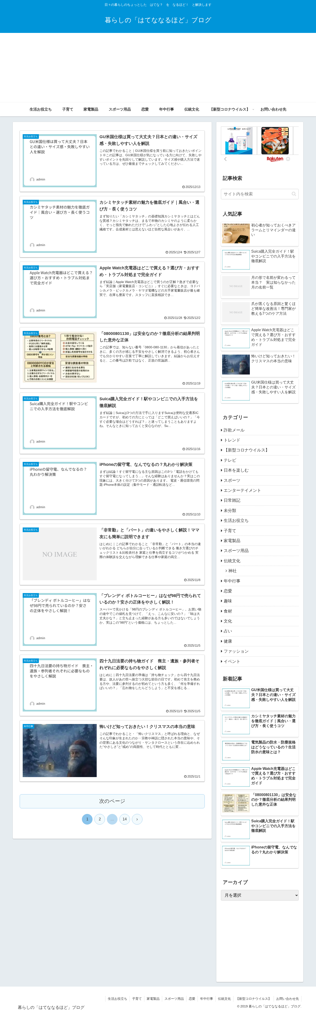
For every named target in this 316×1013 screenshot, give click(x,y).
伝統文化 (224, 998)
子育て (137, 998)
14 (125, 819)
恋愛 (192, 998)
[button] (294, 194)
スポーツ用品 (174, 998)
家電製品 (153, 998)
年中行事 (206, 998)
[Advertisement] (158, 67)
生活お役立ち (117, 998)
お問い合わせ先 (287, 998)
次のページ (112, 801)
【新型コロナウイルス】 (253, 998)
